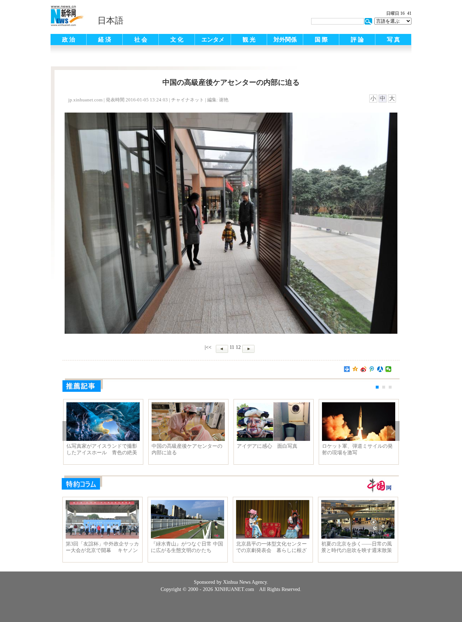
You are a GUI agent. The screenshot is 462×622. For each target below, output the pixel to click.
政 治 (68, 39)
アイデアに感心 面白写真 (267, 446)
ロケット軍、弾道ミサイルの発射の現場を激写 (357, 449)
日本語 (110, 20)
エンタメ (213, 39)
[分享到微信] (388, 369)
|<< (208, 347)
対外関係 (285, 39)
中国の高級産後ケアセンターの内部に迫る (187, 449)
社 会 (140, 39)
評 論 (357, 39)
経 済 (104, 39)
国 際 (321, 39)
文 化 (176, 39)
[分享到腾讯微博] (372, 369)
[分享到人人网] (380, 369)
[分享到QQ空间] (355, 369)
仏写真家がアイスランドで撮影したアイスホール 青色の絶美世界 (101, 449)
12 (238, 347)
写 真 (393, 39)
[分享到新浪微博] (364, 369)
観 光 (249, 39)
